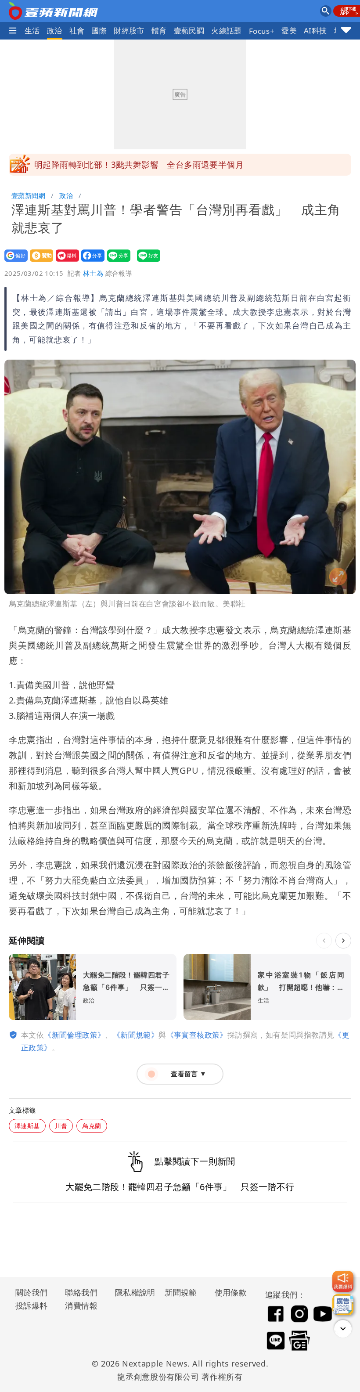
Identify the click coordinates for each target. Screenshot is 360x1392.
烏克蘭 (91, 1126)
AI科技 (315, 30)
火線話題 (226, 30)
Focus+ (261, 31)
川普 (61, 1126)
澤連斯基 (27, 1126)
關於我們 (31, 1292)
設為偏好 (13, 261)
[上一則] (324, 940)
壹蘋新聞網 (28, 195)
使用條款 (231, 1292)
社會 (77, 30)
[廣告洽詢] (342, 1304)
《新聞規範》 (135, 1035)
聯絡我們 (81, 1292)
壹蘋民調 (189, 30)
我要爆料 (65, 261)
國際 (99, 30)
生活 (32, 30)
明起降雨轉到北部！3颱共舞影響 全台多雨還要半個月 (139, 164)
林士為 (93, 273)
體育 (159, 30)
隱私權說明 (132, 1292)
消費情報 (81, 1305)
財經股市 (129, 30)
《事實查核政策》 (196, 1035)
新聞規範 (181, 1292)
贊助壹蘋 (39, 261)
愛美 (289, 30)
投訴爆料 (31, 1305)
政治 (54, 30)
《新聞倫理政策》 (74, 1035)
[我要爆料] (342, 1281)
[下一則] (343, 940)
